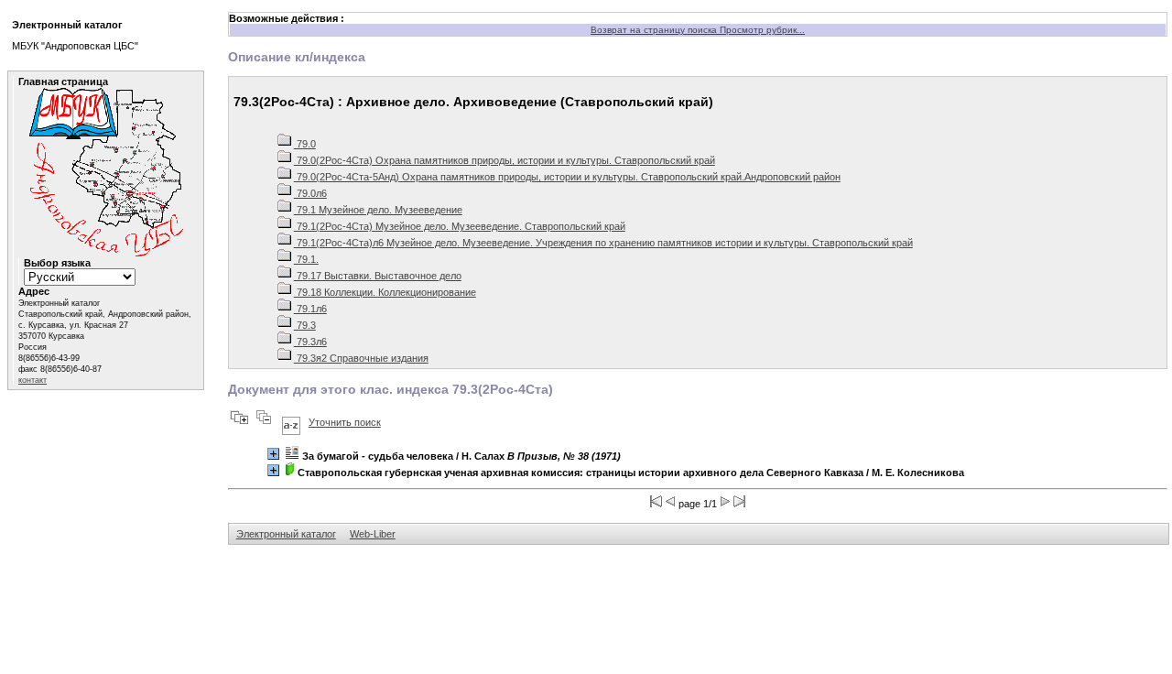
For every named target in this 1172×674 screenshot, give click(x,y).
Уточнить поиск (345, 422)
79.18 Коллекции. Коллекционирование (385, 292)
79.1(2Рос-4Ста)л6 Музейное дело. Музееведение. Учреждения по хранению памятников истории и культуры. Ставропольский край (603, 242)
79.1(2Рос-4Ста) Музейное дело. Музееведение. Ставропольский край (459, 226)
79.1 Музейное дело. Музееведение (378, 209)
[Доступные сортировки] (291, 422)
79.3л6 (310, 341)
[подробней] (273, 454)
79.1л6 (310, 308)
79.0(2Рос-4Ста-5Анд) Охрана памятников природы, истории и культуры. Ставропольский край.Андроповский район (567, 176)
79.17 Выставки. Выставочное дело (377, 275)
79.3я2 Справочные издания (361, 358)
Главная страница (63, 81)
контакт (32, 380)
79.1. (306, 259)
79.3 (305, 325)
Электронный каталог (286, 533)
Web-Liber (373, 533)
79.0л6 (310, 193)
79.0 (305, 143)
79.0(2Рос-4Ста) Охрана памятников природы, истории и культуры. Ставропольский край (504, 160)
